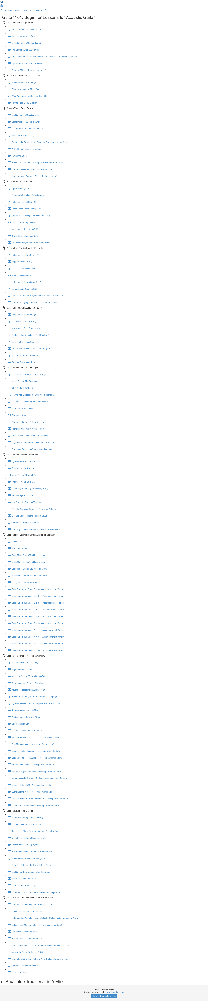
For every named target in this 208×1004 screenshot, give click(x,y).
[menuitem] (1, 6)
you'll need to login (115, 992)
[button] (1, 2)
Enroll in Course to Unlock (104, 996)
